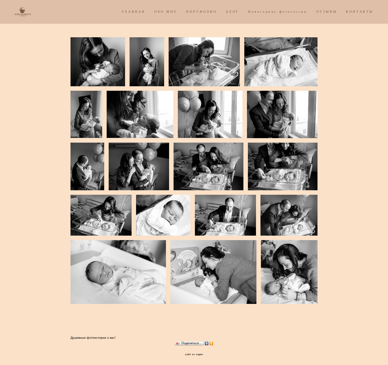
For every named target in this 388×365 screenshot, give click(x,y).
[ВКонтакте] (206, 342)
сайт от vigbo (194, 354)
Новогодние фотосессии (277, 11)
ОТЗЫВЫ (326, 11)
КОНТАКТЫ (359, 11)
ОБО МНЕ (165, 11)
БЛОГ (232, 11)
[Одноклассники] (211, 342)
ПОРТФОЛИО (201, 11)
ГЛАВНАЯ (133, 11)
